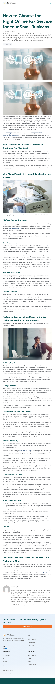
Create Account (6, 655)
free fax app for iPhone (16, 134)
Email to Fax (30, 661)
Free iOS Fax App (32, 664)
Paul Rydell (6, 31)
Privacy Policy (31, 645)
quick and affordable (46, 245)
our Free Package (45, 572)
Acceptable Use (31, 642)
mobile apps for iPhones (25, 450)
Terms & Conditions (32, 639)
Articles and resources (8, 673)
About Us (5, 661)
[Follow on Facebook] (6, 648)
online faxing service (37, 132)
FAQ (4, 658)
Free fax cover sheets (8, 670)
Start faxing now (27, 626)
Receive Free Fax (32, 655)
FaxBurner (9, 132)
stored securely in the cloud (15, 228)
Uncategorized (7, 44)
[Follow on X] (3, 648)
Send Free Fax (31, 658)
